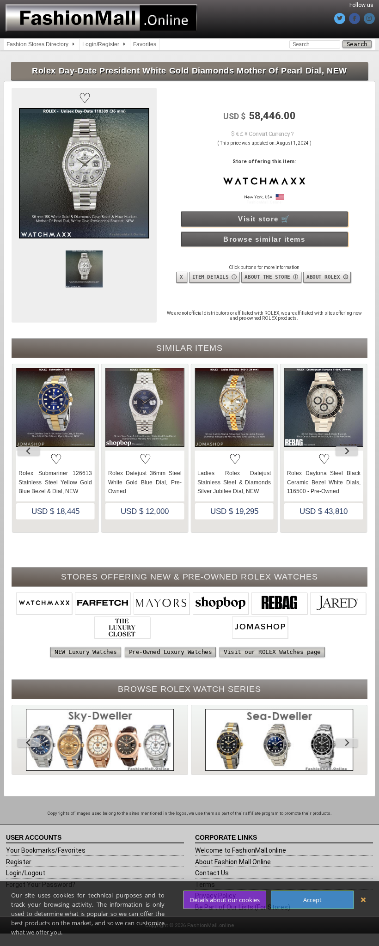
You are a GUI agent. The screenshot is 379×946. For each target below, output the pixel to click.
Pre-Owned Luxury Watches (170, 651)
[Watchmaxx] (44, 604)
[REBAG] (279, 604)
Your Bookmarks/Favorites (46, 850)
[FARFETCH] (103, 604)
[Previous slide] (29, 451)
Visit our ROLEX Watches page (272, 651)
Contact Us (212, 873)
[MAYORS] (162, 604)
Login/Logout (25, 873)
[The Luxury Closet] (122, 628)
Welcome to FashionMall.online (240, 850)
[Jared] (338, 604)
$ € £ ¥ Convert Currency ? (262, 134)
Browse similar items (264, 239)
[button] (84, 98)
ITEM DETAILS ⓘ (214, 277)
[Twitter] (339, 18)
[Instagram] (369, 18)
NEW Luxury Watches (86, 651)
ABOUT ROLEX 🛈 (327, 277)
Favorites (144, 44)
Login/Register (100, 44)
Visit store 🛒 (264, 219)
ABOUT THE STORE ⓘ (271, 277)
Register (18, 862)
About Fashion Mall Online (233, 862)
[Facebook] (354, 18)
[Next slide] (347, 451)
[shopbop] (221, 604)
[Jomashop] (260, 628)
